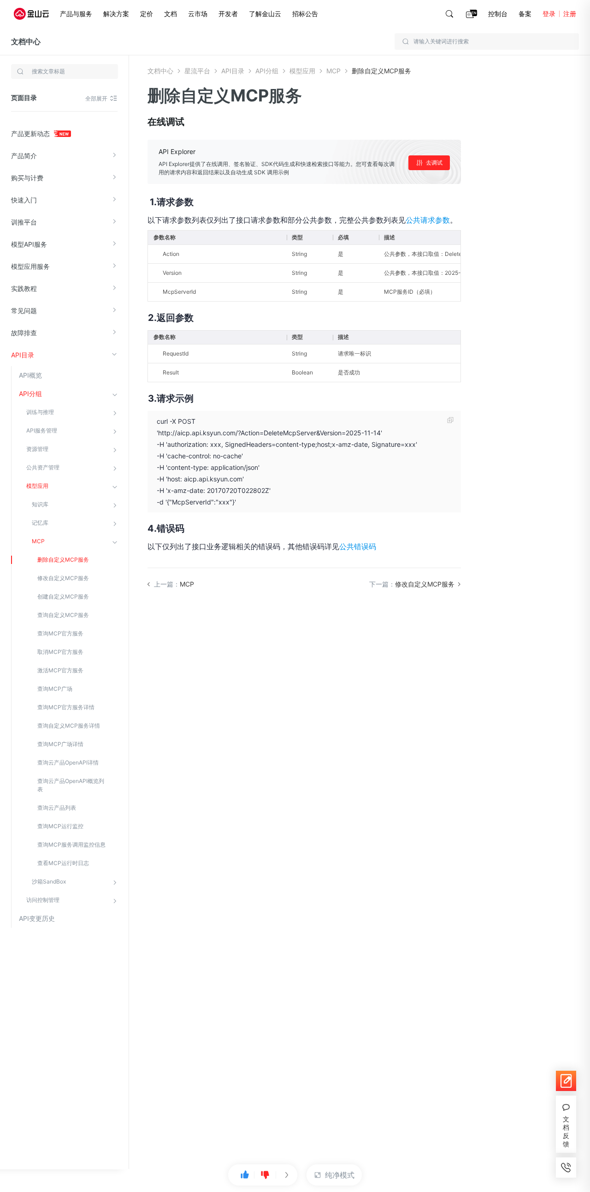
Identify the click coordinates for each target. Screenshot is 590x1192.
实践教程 (24, 288)
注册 (569, 14)
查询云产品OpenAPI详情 (68, 762)
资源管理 (37, 448)
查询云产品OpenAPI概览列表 (70, 785)
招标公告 (305, 14)
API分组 (30, 393)
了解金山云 (265, 14)
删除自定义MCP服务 (63, 559)
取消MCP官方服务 (60, 651)
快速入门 (24, 200)
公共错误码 (357, 546)
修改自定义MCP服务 (63, 578)
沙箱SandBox (49, 881)
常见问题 (24, 310)
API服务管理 (41, 430)
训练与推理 (40, 412)
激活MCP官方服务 (60, 670)
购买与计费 (27, 178)
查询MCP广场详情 (60, 744)
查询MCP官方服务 (60, 633)
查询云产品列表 (56, 807)
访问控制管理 (42, 899)
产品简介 (24, 156)
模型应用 (37, 485)
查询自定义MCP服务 (63, 614)
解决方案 (116, 14)
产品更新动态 (31, 133)
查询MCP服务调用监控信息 (71, 844)
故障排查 (24, 333)
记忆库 (40, 522)
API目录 (22, 355)
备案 (525, 14)
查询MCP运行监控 (60, 826)
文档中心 (26, 41)
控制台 (497, 14)
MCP (38, 541)
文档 (170, 14)
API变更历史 (37, 918)
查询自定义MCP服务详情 (68, 725)
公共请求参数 (428, 220)
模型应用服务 (30, 266)
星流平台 (197, 71)
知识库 (40, 504)
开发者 (228, 14)
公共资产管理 (42, 467)
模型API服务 (29, 244)
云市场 (197, 14)
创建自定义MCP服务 (63, 596)
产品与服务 (76, 14)
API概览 (30, 375)
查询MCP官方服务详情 (65, 707)
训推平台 (24, 222)
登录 (549, 14)
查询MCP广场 (54, 688)
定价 (146, 14)
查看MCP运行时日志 (63, 863)
